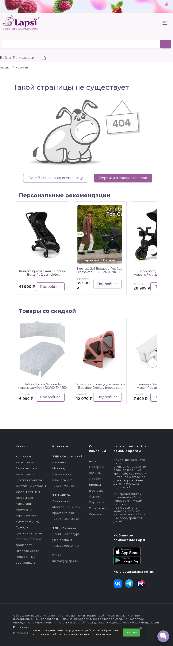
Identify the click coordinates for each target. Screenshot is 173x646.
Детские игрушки (29, 533)
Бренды (95, 484)
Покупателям (99, 508)
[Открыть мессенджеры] (163, 636)
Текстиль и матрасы (31, 486)
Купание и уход (27, 521)
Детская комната (29, 480)
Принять (131, 632)
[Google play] (127, 560)
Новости (96, 478)
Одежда (22, 527)
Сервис (95, 496)
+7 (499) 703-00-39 (66, 486)
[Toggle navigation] (164, 23)
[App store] (127, 551)
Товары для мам (28, 491)
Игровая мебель (28, 550)
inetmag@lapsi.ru (65, 561)
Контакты (96, 514)
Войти (5, 58)
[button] (41, 58)
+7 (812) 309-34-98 (65, 545)
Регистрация (24, 58)
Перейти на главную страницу (55, 178)
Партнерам (98, 502)
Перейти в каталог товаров (123, 178)
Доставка (96, 490)
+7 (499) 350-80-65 (65, 518)
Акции (93, 461)
